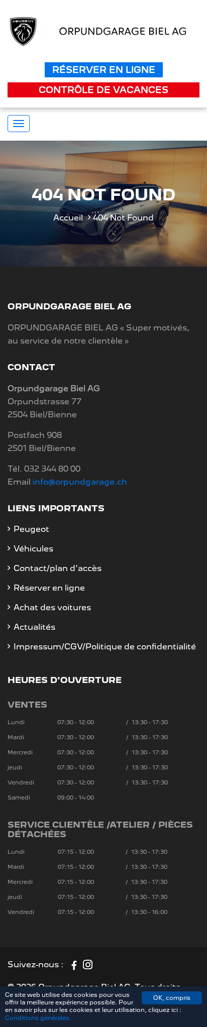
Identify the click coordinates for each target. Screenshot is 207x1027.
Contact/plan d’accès (57, 568)
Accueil (68, 217)
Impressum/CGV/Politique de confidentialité (105, 646)
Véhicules (33, 548)
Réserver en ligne (103, 69)
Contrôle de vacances (103, 89)
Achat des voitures (52, 607)
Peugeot (31, 529)
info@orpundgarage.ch (80, 482)
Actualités (34, 627)
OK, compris (171, 997)
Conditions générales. (38, 1017)
